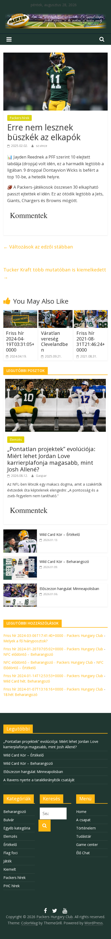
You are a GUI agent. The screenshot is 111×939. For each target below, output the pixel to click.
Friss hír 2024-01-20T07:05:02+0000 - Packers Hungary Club (53, 648)
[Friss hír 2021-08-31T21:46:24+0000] (91, 313)
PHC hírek (11, 885)
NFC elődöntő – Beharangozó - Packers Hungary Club (48, 662)
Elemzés (16, 439)
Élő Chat (83, 852)
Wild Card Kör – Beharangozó (64, 561)
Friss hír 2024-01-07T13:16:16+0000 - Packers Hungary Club (53, 689)
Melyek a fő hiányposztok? (25, 640)
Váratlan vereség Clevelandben (54, 341)
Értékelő (10, 844)
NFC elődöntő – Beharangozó (28, 654)
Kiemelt (9, 869)
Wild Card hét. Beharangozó (26, 681)
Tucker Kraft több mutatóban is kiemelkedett (54, 273)
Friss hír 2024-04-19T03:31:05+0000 (20, 341)
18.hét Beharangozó (20, 694)
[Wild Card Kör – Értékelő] (20, 532)
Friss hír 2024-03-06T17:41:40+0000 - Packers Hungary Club (53, 635)
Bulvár (8, 819)
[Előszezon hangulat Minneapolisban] (20, 586)
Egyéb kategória (16, 828)
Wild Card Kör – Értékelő (59, 534)
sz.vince (41, 146)
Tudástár (83, 836)
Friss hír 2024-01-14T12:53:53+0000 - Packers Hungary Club (53, 675)
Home (81, 811)
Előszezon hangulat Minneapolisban (69, 588)
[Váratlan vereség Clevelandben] (55, 313)
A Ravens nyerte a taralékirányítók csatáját (39, 779)
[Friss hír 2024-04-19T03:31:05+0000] (20, 313)
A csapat (83, 819)
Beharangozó (14, 811)
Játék (7, 861)
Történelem (86, 828)
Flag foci (10, 852)
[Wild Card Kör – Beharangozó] (20, 559)
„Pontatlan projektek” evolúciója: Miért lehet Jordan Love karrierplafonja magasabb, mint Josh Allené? (51, 459)
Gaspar (41, 475)
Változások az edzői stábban (38, 247)
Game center (87, 844)
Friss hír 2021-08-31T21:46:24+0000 (90, 341)
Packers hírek (19, 118)
